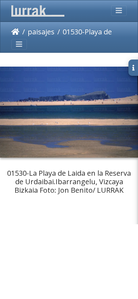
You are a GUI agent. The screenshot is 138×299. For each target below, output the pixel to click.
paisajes (41, 31)
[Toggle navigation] (119, 10)
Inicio (15, 32)
